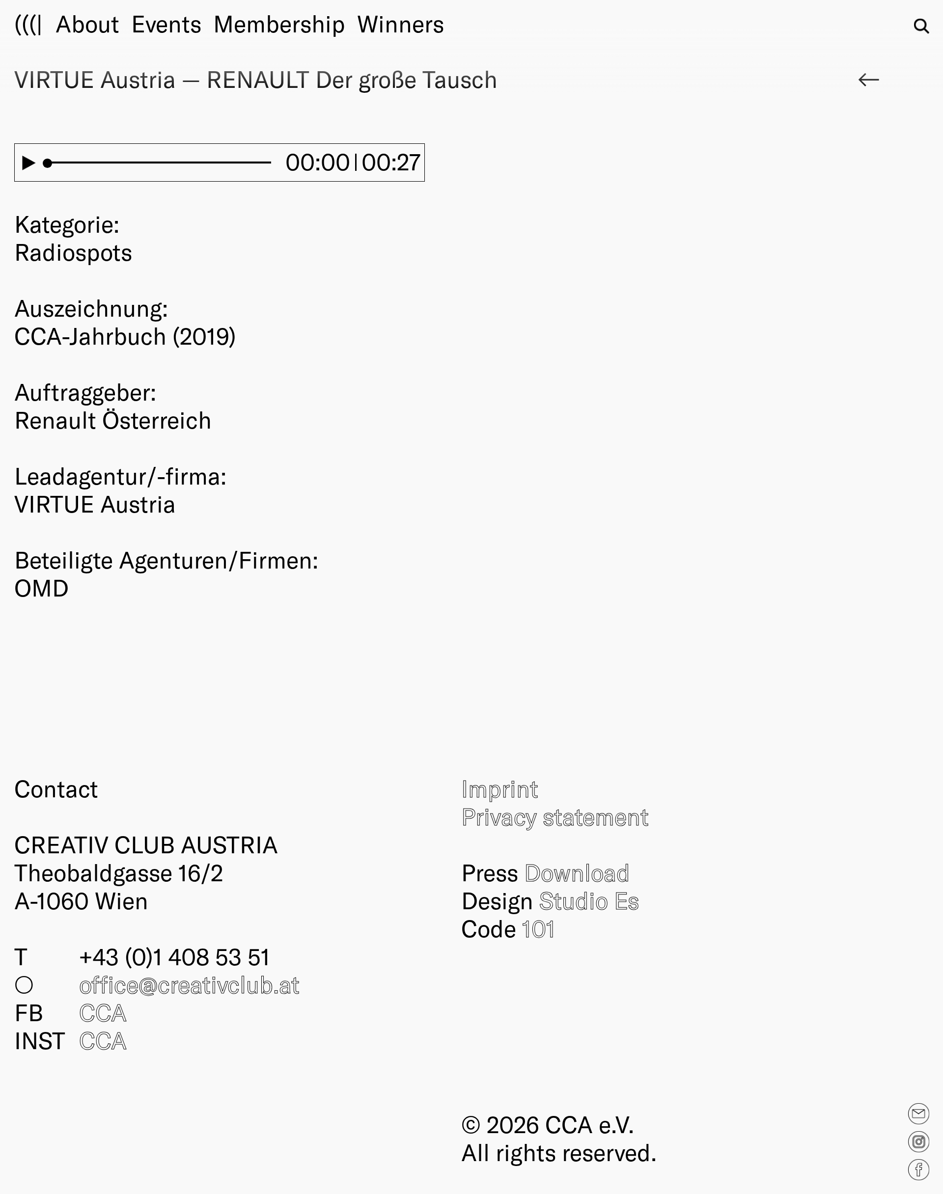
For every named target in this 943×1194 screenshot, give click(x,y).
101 (538, 928)
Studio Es (589, 900)
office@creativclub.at (189, 984)
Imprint (499, 788)
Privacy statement (555, 816)
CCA (103, 1012)
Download (577, 872)
